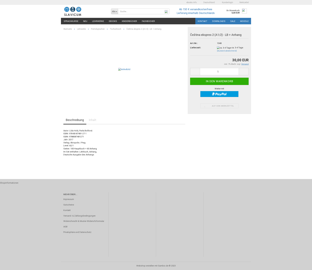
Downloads (218, 21)
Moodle (244, 21)
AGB (65, 226)
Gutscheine (68, 205)
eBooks (113, 21)
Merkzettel (244, 2)
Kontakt (202, 21)
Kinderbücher (129, 21)
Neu (85, 21)
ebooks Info (191, 2)
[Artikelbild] (124, 69)
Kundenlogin (227, 2)
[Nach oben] (303, 265)
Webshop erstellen (145, 265)
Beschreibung (75, 120)
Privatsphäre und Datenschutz (77, 232)
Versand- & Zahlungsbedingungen (79, 216)
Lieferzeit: (195, 47)
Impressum (68, 199)
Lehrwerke (98, 21)
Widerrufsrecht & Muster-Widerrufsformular (83, 221)
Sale (232, 21)
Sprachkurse (71, 21)
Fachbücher (148, 21)
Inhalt (92, 120)
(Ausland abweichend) (227, 51)
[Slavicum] (84, 11)
